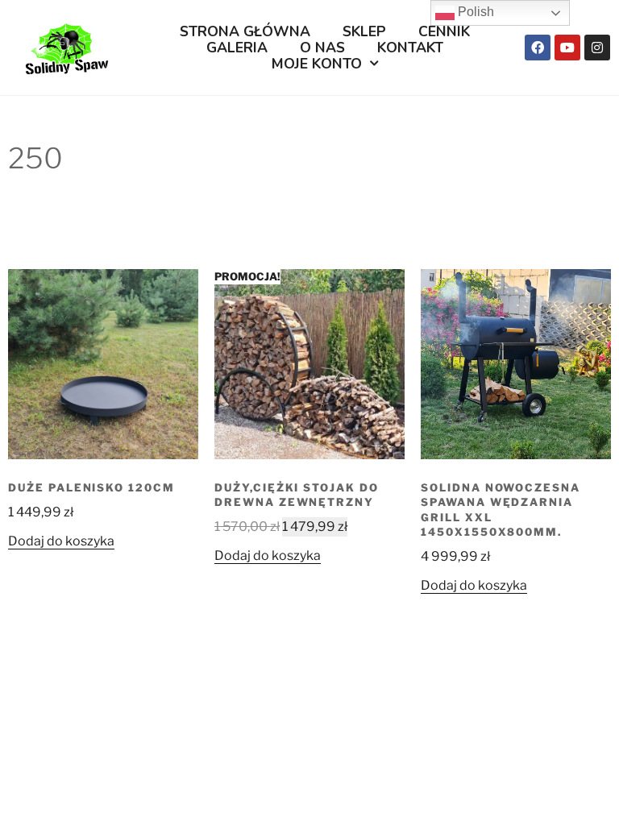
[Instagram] (597, 47)
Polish (474, 12)
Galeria (237, 47)
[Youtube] (567, 47)
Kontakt (410, 47)
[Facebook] (537, 47)
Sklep (364, 31)
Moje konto (317, 64)
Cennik (444, 31)
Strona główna (245, 31)
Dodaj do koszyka (61, 541)
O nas (322, 47)
